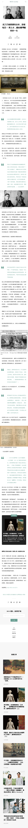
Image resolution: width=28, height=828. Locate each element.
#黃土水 (5, 594)
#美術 (23, 594)
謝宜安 (10, 38)
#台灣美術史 (19, 594)
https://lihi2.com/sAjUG (12, 587)
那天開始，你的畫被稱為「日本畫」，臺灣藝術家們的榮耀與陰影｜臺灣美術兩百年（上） (13, 536)
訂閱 (14, 620)
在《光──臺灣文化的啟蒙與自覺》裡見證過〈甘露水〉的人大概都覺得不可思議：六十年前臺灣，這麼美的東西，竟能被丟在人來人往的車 (14, 540)
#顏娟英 (14, 594)
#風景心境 (9, 594)
